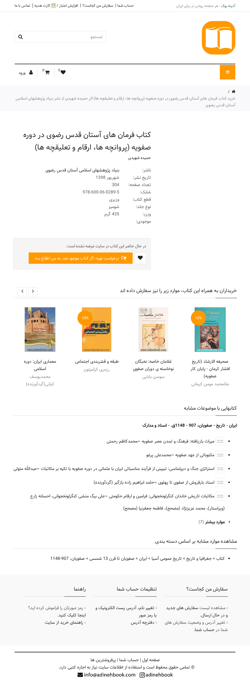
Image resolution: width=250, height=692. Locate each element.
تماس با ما (22, 5)
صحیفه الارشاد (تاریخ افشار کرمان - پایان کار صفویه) (210, 369)
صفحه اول (151, 660)
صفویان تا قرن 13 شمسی (111, 558)
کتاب (220, 558)
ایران (143, 558)
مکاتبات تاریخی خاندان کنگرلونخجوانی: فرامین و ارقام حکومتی (162, 496)
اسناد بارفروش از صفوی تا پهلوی (187, 482)
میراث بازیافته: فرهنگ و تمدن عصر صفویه (179, 441)
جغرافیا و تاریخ (199, 558)
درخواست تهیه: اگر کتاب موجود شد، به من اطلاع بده (77, 258)
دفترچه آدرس (142, 622)
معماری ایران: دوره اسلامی (40, 365)
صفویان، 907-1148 (67, 558)
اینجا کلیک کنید (72, 615)
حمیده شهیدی (139, 157)
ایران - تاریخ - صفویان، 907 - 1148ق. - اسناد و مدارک (189, 425)
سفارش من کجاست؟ (97, 5)
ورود (23, 72)
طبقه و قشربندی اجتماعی (97, 361)
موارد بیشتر (215, 522)
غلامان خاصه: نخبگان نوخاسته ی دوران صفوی (153, 365)
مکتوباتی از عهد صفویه (195, 455)
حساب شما (125, 5)
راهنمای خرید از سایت (64, 622)
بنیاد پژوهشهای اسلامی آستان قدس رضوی (82, 170)
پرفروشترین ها (103, 660)
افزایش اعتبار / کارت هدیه (56, 5)
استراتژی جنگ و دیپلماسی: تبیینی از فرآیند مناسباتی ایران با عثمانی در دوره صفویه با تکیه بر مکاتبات (128, 468)
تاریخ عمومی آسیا (167, 558)
